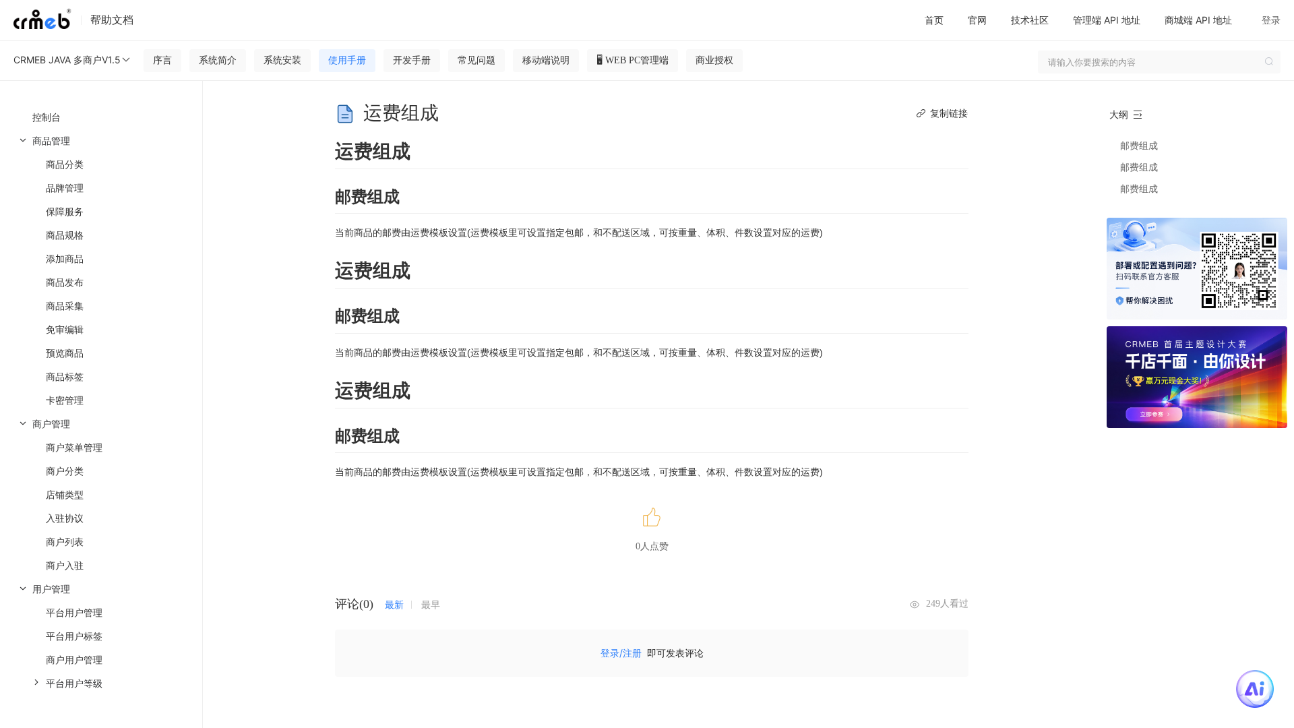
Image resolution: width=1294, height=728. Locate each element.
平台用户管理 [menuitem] (74, 612)
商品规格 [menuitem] (65, 235)
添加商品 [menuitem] (65, 258)
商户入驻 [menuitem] (65, 565)
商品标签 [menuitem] (65, 376)
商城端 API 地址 (1198, 20)
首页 (934, 20)
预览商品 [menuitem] (65, 353)
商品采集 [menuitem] (65, 305)
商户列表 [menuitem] (65, 541)
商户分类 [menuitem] (65, 471)
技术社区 (1030, 20)
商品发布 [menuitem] (65, 282)
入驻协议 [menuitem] (65, 518)
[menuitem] (101, 270)
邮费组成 (1139, 145)
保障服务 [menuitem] (65, 211)
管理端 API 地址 (1106, 20)
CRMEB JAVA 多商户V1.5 (67, 59)
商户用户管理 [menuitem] (74, 659)
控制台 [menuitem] (46, 117)
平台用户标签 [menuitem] (74, 636)
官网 (977, 20)
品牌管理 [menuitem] (65, 187)
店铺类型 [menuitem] (65, 494)
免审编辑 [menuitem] (65, 329)
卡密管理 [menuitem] (65, 400)
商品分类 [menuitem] (65, 164)
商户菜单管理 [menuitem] (74, 447)
